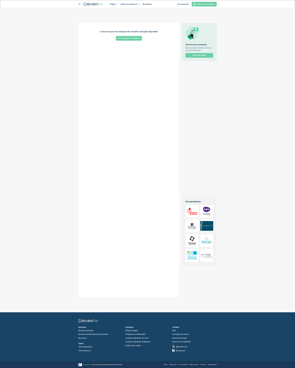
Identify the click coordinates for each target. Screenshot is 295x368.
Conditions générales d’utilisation (137, 342)
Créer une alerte (199, 55)
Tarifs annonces (84, 351)
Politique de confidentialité (135, 334)
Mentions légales (131, 330)
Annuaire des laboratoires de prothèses (93, 334)
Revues (166, 364)
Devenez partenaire (179, 338)
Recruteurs (147, 4)
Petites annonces (194, 364)
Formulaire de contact (180, 334)
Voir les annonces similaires (128, 38)
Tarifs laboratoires (85, 347)
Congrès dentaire (212, 364)
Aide (174, 330)
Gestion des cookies (133, 345)
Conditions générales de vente (136, 338)
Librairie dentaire (183, 364)
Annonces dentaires (86, 330)
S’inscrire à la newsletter (181, 342)
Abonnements (173, 364)
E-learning (203, 364)
